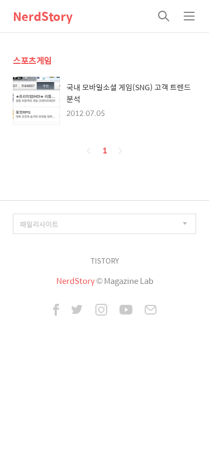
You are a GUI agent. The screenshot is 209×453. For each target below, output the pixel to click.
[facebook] (56, 311)
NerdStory (43, 16)
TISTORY (105, 260)
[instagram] (101, 311)
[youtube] (126, 311)
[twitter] (77, 311)
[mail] (150, 311)
